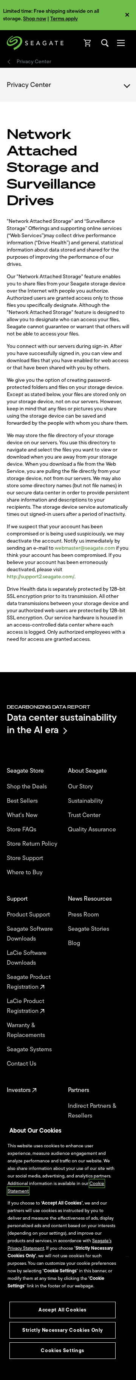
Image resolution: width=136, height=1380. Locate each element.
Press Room (84, 914)
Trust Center (85, 815)
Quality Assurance (92, 829)
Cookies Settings (62, 1350)
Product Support (29, 914)
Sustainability (86, 801)
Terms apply (64, 18)
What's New (23, 815)
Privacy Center (35, 62)
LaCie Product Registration (25, 1006)
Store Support (26, 858)
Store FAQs (22, 829)
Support (18, 899)
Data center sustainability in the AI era (62, 723)
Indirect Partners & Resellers (92, 1111)
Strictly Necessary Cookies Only (62, 1330)
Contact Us (22, 1064)
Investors (19, 1090)
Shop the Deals (28, 786)
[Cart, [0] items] (87, 43)
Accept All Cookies (63, 1310)
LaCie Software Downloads (26, 958)
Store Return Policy (33, 844)
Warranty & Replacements (26, 1030)
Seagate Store (26, 771)
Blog (75, 943)
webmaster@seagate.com (85, 548)
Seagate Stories (89, 929)
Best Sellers (23, 801)
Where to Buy (25, 872)
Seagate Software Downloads (30, 934)
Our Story (81, 786)
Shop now (34, 18)
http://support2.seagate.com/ (40, 576)
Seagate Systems (30, 1049)
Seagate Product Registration (29, 982)
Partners (79, 1090)
